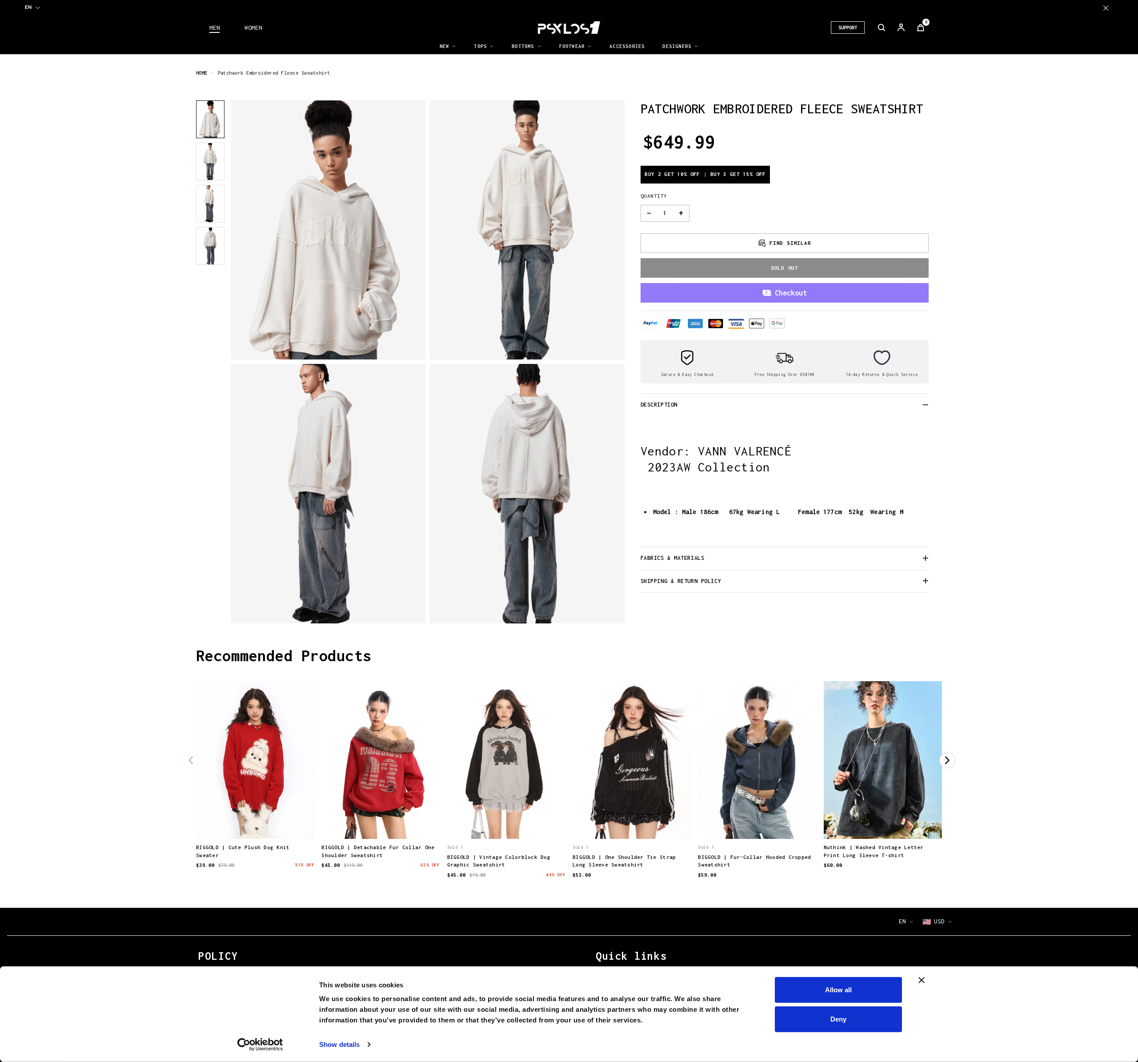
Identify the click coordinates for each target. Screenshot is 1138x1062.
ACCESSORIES (627, 46)
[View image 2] (210, 161)
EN (28, 7)
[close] (1106, 8)
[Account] (901, 28)
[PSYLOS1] (569, 27)
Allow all (838, 990)
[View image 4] (210, 246)
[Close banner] (921, 980)
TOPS (480, 46)
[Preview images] (255, 823)
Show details (339, 1044)
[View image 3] (210, 204)
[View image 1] (210, 119)
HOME (202, 73)
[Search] (882, 28)
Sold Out (784, 267)
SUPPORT (847, 27)
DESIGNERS (676, 46)
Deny (838, 1018)
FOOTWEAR (572, 46)
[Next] (947, 760)
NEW (444, 46)
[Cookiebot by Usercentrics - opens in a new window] (260, 1044)
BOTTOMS (523, 46)
